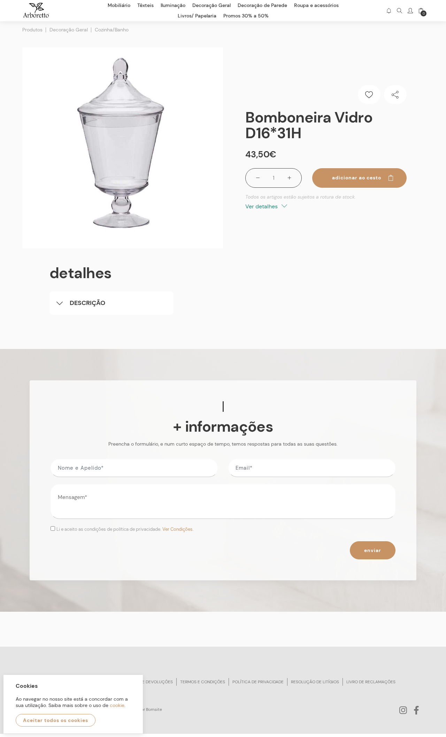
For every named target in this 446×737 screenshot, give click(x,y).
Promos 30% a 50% (246, 16)
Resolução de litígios (315, 682)
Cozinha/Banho (112, 30)
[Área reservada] (410, 10)
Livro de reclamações (370, 682)
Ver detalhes (262, 206)
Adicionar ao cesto (356, 177)
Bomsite (154, 709)
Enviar (372, 550)
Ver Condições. (178, 529)
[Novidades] (388, 10)
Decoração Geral (68, 30)
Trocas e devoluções (149, 682)
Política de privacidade (258, 682)
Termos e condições (202, 682)
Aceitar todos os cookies (55, 720)
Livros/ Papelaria (197, 16)
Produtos (32, 30)
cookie (117, 705)
